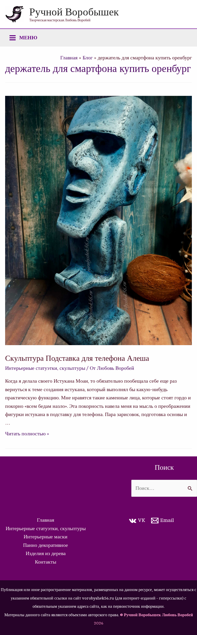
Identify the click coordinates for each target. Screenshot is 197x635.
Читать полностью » (27, 434)
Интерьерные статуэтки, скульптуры (45, 368)
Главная (45, 520)
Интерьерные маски (45, 537)
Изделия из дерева (46, 553)
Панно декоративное (45, 545)
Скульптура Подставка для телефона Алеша (77, 358)
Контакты (45, 562)
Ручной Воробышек (74, 11)
